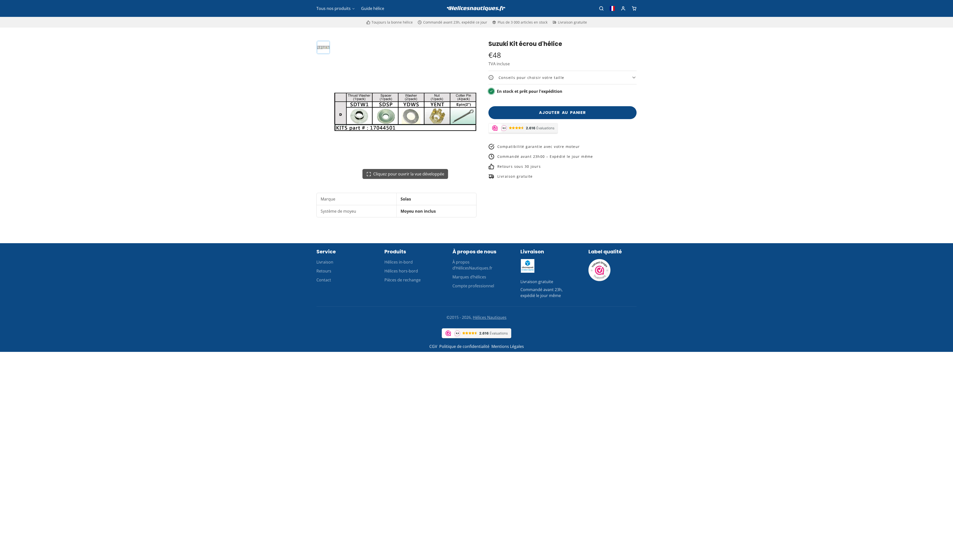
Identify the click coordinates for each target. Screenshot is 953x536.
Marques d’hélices (469, 277)
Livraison (324, 262)
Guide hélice (372, 8)
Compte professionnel (473, 286)
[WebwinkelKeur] (599, 280)
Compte (623, 8)
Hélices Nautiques (490, 317)
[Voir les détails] (527, 266)
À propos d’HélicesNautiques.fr (472, 265)
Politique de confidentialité (464, 346)
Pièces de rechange (402, 280)
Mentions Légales (507, 346)
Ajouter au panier (562, 112)
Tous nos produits (333, 8)
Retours (323, 271)
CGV (433, 346)
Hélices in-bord (398, 262)
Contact (323, 280)
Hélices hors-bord (401, 271)
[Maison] (476, 8)
